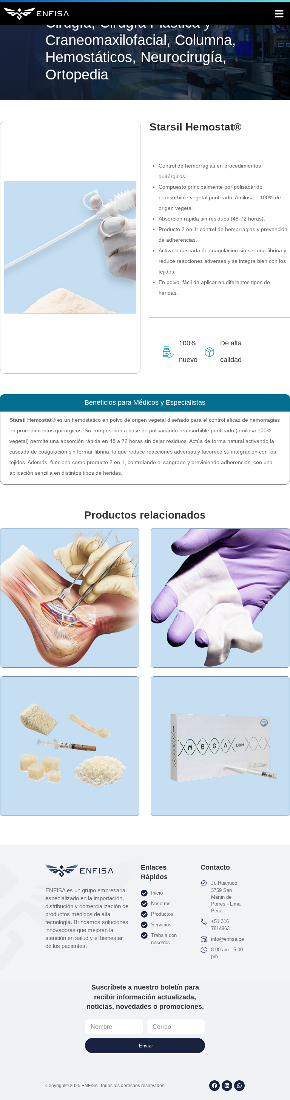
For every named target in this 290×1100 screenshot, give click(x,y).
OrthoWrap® (70, 619)
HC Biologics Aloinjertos (69, 764)
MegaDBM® (220, 767)
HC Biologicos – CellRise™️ (220, 619)
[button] (279, 13)
